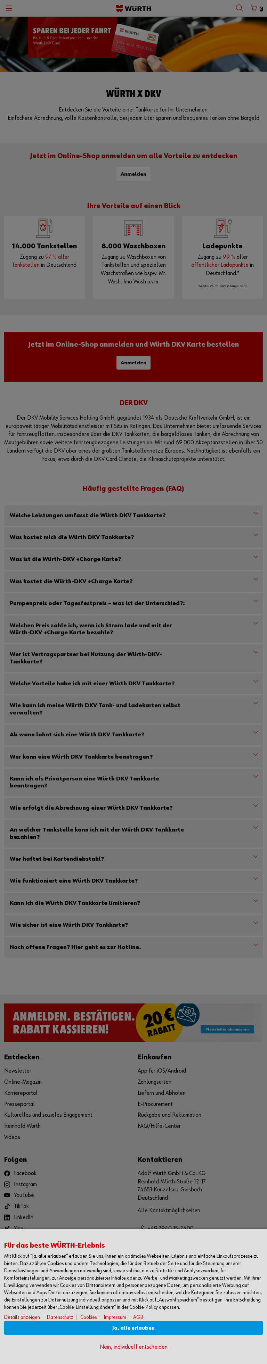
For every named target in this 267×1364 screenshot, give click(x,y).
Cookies (88, 1317)
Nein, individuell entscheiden (134, 1347)
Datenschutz (60, 1317)
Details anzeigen (22, 1317)
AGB (138, 1317)
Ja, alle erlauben (133, 1328)
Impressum (115, 1317)
